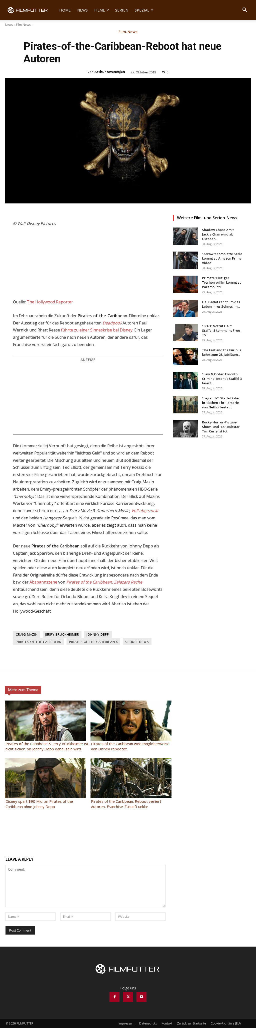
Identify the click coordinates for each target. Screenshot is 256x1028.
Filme (99, 10)
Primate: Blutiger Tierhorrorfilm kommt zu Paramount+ (222, 282)
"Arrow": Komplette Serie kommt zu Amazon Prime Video (222, 258)
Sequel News (137, 641)
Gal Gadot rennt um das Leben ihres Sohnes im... (221, 304)
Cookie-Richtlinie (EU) (225, 1023)
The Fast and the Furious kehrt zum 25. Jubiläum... (221, 352)
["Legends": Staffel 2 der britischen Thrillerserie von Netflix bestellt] (185, 404)
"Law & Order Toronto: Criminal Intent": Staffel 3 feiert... (222, 378)
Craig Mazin (27, 634)
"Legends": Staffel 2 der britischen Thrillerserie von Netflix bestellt (221, 402)
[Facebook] (115, 997)
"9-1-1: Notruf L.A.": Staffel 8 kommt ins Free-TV (221, 330)
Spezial (142, 10)
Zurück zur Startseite (191, 1023)
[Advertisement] (88, 398)
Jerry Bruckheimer (62, 634)
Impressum (126, 1023)
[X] (128, 997)
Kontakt (167, 1023)
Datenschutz (148, 1023)
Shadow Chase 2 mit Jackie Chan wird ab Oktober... (218, 234)
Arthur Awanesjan (109, 71)
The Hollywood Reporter (50, 302)
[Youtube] (141, 997)
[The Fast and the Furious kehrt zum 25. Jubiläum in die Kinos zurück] (185, 356)
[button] (244, 10)
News (82, 10)
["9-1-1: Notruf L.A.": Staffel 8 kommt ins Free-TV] (185, 332)
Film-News (23, 25)
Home (65, 10)
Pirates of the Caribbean (39, 641)
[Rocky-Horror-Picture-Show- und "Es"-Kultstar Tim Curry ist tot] (185, 428)
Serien (121, 10)
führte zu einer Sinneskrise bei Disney (96, 330)
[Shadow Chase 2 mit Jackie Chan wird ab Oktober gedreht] (185, 236)
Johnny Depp (97, 634)
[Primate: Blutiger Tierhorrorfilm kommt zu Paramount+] (185, 284)
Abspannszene (43, 582)
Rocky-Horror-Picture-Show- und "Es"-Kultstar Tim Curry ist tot (221, 426)
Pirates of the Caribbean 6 (93, 641)
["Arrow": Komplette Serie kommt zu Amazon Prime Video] (185, 260)
